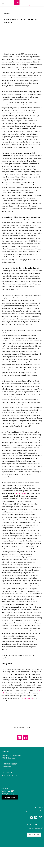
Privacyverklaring (8, 793)
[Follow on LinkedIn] (35, 817)
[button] (3, 3)
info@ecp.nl (7, 766)
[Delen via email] (25, 737)
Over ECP (5, 788)
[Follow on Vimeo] (40, 817)
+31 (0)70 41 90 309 (10, 764)
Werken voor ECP (8, 791)
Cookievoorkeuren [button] (10, 797)
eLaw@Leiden (21, 493)
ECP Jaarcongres (27, 698)
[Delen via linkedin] (19, 737)
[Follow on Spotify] (31, 817)
